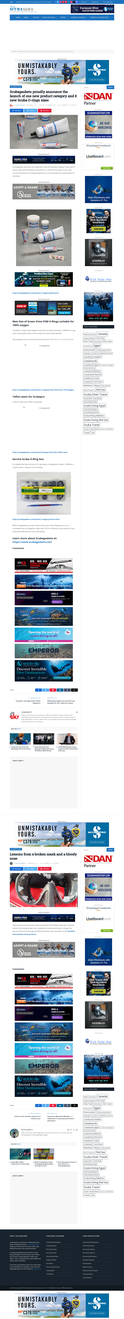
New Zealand (106, 386)
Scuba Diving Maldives (94, 415)
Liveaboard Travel (91, 378)
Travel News (49, 1274)
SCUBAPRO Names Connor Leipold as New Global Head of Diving (68, 749)
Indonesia (102, 353)
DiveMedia (52, 1288)
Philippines (91, 390)
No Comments (63, 105)
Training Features (88, 1274)
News (26, 17)
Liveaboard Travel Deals (93, 381)
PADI (85, 390)
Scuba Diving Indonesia (91, 412)
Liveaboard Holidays (92, 357)
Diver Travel (88, 341)
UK (93, 432)
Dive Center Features (89, 1249)
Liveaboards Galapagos (107, 365)
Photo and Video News (53, 1267)
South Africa (109, 429)
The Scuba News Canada (40, 1135)
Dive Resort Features (89, 1253)
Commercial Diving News (53, 1242)
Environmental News (103, 350)
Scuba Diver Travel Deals (92, 398)
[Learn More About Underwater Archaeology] (20, 1154)
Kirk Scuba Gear (39, 1133)
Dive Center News (51, 1249)
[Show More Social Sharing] (54, 110)
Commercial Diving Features (91, 1242)
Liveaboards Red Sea (93, 374)
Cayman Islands (89, 338)
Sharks (102, 429)
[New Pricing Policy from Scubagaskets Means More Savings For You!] (43, 1154)
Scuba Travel (91, 425)
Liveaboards (90, 360)
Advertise (103, 2)
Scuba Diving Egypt (94, 405)
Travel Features (87, 1277)
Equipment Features (88, 1260)
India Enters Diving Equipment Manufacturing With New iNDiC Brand (44, 749)
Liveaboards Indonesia (89, 368)
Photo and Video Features (90, 1270)
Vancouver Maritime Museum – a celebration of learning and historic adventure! (60, 1118)
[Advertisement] (62, 34)
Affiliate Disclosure (67, 1288)
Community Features (89, 1246)
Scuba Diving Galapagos (90, 409)
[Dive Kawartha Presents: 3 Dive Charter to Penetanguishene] (67, 1154)
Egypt (97, 345)
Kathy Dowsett (21, 863)
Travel (63, 17)
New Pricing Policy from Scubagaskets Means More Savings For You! (44, 1164)
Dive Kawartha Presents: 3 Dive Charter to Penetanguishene (67, 1164)
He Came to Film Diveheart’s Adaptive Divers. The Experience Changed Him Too (31, 3)
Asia (85, 334)
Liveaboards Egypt (91, 365)
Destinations (116, 2)
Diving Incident (87, 346)
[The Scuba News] (24, 9)
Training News (50, 1270)
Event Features (87, 1263)
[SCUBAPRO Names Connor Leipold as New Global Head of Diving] (67, 738)
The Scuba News (27, 1288)
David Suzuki (100, 338)
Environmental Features (90, 1256)
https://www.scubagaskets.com (32, 542)
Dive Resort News (51, 1253)
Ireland (110, 353)
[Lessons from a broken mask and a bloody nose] (44, 890)
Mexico (97, 385)
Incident (94, 353)
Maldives (88, 385)
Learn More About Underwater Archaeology (20, 1163)
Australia (92, 334)
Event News (49, 1263)
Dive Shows (98, 341)
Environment (89, 350)
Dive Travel (107, 341)
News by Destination (99, 17)
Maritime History (87, 1267)
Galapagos (87, 353)
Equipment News (16, 87)
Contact (92, 2)
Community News (51, 1246)
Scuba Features (48, 17)
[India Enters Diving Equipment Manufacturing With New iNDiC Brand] (43, 738)
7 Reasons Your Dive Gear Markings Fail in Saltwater (21, 748)
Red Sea (100, 389)
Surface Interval (78, 17)
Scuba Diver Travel (95, 394)
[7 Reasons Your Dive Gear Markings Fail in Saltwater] (20, 738)
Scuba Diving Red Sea (96, 420)
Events (36, 17)
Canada (102, 334)
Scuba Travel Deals (91, 429)
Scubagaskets (20, 105)
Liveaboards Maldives (92, 371)
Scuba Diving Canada (90, 402)
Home (18, 17)
